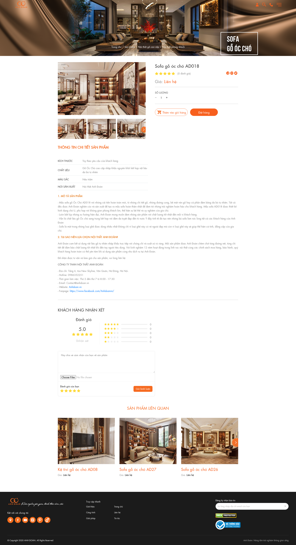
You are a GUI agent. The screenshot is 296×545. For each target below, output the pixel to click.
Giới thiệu (90, 506)
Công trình (90, 512)
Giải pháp (90, 518)
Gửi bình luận (143, 388)
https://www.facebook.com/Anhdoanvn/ (92, 290)
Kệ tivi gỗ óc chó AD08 (78, 468)
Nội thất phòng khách (173, 46)
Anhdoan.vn (75, 286)
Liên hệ (117, 512)
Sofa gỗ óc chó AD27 (137, 468)
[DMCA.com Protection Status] (226, 515)
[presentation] (59, 130)
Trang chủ (116, 46)
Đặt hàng (204, 112)
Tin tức (117, 518)
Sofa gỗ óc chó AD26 (199, 468)
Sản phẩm (130, 46)
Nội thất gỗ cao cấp (148, 46)
